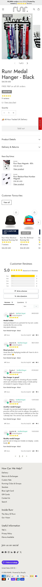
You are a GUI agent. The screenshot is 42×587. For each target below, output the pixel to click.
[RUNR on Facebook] (5, 552)
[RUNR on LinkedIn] (11, 552)
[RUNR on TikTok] (17, 552)
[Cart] (38, 9)
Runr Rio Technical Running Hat (26, 241)
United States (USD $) (8, 568)
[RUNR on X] (20, 552)
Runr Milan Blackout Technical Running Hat (10, 241)
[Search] (34, 9)
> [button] (26, 456)
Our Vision (6, 517)
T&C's (4, 530)
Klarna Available (8, 537)
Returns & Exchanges (10, 476)
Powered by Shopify (19, 572)
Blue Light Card (8, 490)
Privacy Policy (7, 533)
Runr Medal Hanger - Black (12, 331)
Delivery (5, 472)
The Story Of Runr (9, 514)
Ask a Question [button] (22, 296)
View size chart (10, 102)
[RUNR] (20, 9)
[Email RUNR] (2, 552)
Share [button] (8, 335)
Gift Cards (6, 494)
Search (4, 501)
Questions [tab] (20, 302)
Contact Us (6, 498)
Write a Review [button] (22, 291)
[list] (21, 36)
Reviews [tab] (7, 302)
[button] (34, 335)
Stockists (5, 487)
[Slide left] (15, 63)
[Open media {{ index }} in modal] (17, 36)
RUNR (9, 572)
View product (18, 169)
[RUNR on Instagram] (8, 552)
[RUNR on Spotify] (14, 552)
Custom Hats (6, 480)
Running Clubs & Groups (11, 483)
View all (7, 202)
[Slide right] (27, 63)
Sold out (21, 128)
